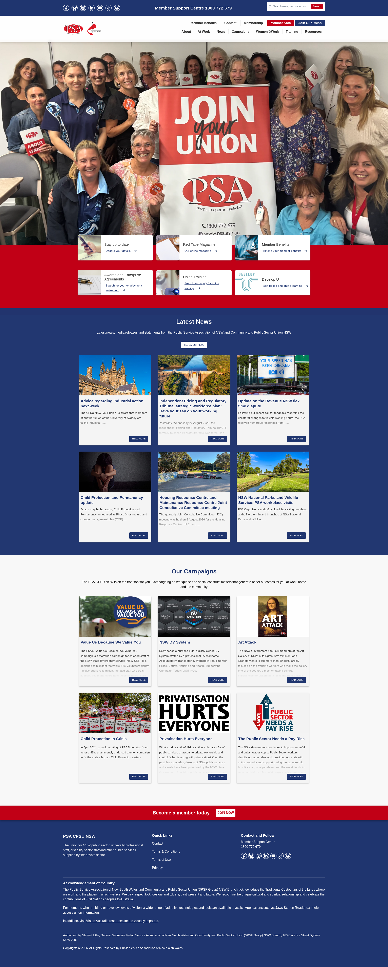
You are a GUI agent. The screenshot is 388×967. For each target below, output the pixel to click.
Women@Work (267, 31)
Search (317, 6)
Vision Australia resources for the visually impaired (122, 921)
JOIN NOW (226, 812)
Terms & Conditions (166, 851)
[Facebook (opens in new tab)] (66, 8)
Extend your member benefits (282, 250)
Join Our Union (310, 23)
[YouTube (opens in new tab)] (100, 8)
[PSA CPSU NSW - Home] (82, 28)
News (221, 31)
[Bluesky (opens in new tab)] (75, 8)
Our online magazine (198, 250)
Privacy (157, 867)
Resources (313, 31)
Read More (139, 438)
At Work (204, 31)
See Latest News (194, 345)
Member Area (281, 23)
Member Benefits (204, 23)
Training (292, 31)
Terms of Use (161, 859)
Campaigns (240, 31)
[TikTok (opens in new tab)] (108, 8)
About (186, 31)
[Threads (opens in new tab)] (117, 8)
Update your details (118, 250)
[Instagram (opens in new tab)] (83, 8)
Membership (253, 23)
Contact (230, 23)
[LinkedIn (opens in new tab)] (92, 8)
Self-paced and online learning (282, 285)
